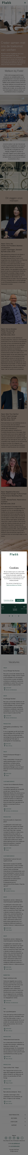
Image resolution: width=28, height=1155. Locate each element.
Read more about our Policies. (14, 585)
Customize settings (8, 600)
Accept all (20, 600)
